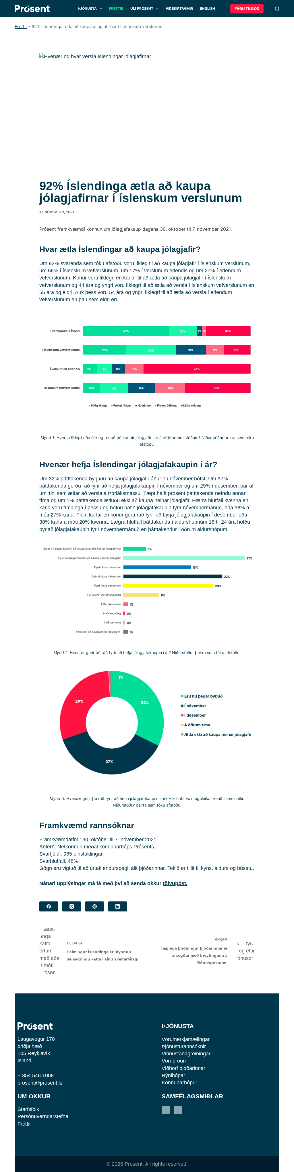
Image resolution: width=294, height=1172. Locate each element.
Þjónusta (87, 8)
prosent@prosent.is (40, 1083)
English (207, 8)
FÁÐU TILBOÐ (247, 8)
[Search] (277, 9)
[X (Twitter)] (71, 906)
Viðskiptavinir (179, 8)
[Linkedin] (166, 1110)
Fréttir (116, 8)
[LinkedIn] (117, 906)
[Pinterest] (94, 906)
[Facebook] (48, 906)
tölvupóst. (175, 883)
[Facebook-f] (178, 1110)
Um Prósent (141, 8)
